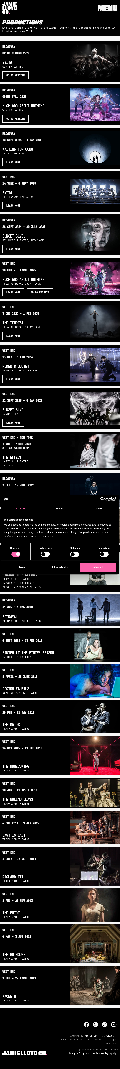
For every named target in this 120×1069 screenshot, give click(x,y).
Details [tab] (60, 508)
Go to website (40, 292)
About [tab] (99, 508)
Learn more (13, 336)
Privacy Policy (75, 1053)
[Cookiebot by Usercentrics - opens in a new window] (102, 499)
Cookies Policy (100, 1053)
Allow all (98, 567)
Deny (22, 567)
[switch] (45, 554)
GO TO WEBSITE (15, 75)
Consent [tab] (20, 508)
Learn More (13, 162)
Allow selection (60, 567)
